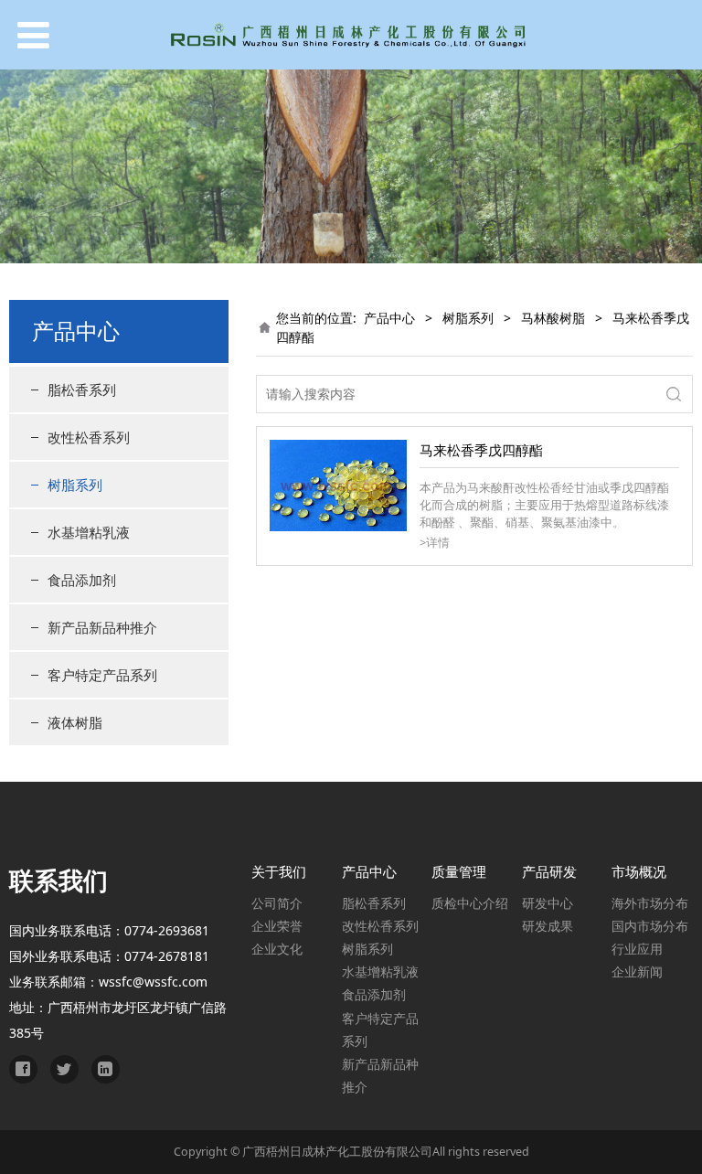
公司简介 (277, 903)
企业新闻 (637, 971)
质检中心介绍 (469, 903)
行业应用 (637, 948)
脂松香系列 (82, 389)
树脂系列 (75, 484)
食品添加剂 (82, 580)
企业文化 (277, 948)
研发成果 (547, 925)
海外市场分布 (650, 903)
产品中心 (389, 317)
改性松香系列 (89, 437)
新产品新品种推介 (102, 627)
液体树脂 (75, 722)
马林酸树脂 (553, 317)
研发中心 (547, 903)
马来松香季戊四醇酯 (481, 450)
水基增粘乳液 (89, 532)
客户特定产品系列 (102, 675)
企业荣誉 (277, 925)
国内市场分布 (650, 925)
